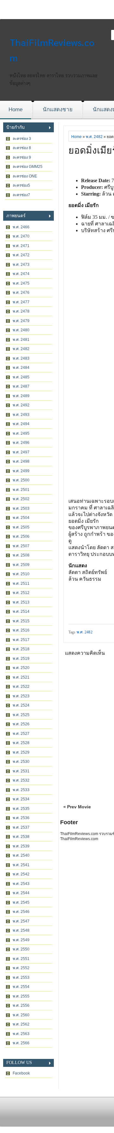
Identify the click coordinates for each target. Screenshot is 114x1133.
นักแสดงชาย (58, 110)
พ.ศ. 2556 (21, 1005)
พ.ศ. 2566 (21, 1043)
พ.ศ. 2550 (21, 949)
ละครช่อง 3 (22, 138)
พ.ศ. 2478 (21, 311)
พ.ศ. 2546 (21, 911)
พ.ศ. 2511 (21, 583)
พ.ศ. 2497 (21, 452)
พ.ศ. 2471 (21, 246)
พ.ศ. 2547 (21, 921)
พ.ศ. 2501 (21, 489)
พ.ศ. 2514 (21, 611)
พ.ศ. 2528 (21, 743)
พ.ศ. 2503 (21, 508)
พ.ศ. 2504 (21, 517)
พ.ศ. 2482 (21, 349)
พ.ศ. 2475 (21, 283)
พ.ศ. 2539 (21, 846)
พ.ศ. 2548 (21, 930)
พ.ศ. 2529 (21, 752)
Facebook (21, 1073)
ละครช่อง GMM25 (27, 166)
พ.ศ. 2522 (21, 686)
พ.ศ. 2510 (21, 574)
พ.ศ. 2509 (21, 565)
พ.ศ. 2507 (21, 546)
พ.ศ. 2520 (21, 668)
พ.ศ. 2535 (21, 808)
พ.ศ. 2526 (21, 724)
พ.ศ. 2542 (21, 874)
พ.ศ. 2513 (21, 602)
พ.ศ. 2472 (21, 255)
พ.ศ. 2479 (21, 321)
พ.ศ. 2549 (21, 940)
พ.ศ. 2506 (21, 536)
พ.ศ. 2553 (21, 977)
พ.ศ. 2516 (21, 630)
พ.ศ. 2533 (21, 790)
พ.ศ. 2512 (21, 593)
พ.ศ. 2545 (21, 902)
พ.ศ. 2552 (21, 968)
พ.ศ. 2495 (21, 433)
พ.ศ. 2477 (21, 302)
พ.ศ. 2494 (21, 424)
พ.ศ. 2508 (21, 555)
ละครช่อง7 (21, 195)
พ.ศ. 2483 (21, 358)
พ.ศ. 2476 (21, 292)
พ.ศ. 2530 (21, 761)
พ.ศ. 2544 (21, 893)
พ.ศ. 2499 (21, 471)
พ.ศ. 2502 (21, 499)
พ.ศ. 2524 (21, 705)
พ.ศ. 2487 (21, 386)
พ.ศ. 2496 (21, 442)
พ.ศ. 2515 (21, 621)
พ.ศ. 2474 (21, 274)
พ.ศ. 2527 (21, 733)
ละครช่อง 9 (22, 157)
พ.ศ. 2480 (21, 330)
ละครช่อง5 (21, 185)
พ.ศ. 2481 (21, 339)
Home (15, 110)
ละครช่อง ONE (25, 176)
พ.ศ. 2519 (21, 658)
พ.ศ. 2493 (21, 414)
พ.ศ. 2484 (21, 367)
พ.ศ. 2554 (21, 986)
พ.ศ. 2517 (21, 640)
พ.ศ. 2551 (21, 959)
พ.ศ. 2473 (21, 264)
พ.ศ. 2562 (21, 1024)
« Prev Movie (77, 806)
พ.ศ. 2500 (21, 480)
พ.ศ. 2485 (21, 377)
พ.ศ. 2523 (21, 696)
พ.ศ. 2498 (21, 461)
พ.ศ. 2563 (21, 1034)
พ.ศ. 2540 (21, 855)
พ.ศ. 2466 (21, 227)
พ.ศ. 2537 (21, 827)
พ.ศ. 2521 (21, 677)
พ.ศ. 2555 (21, 996)
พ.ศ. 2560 (21, 1015)
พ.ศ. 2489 (21, 396)
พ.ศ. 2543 (21, 883)
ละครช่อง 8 (22, 148)
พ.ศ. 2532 (21, 780)
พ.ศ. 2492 (21, 405)
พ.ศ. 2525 (21, 715)
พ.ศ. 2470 (21, 236)
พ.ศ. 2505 (21, 527)
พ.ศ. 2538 (21, 836)
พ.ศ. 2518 (21, 649)
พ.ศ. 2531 (21, 771)
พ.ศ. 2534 (21, 799)
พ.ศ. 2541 (21, 865)
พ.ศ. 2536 (21, 818)
